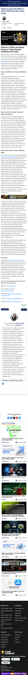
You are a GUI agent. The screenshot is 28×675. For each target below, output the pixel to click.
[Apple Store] (15, 659)
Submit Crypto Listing (6, 617)
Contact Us (18, 635)
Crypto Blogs (16, 1)
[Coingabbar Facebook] (11, 28)
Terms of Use (4, 637)
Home (9, 1)
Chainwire (4, 518)
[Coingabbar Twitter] (7, 28)
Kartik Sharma (5, 461)
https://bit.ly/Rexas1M (7, 290)
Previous (5, 309)
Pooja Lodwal (5, 21)
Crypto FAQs (18, 611)
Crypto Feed (18, 613)
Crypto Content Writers (21, 618)
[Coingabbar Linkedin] (9, 28)
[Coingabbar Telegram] (20, 418)
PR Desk (4, 499)
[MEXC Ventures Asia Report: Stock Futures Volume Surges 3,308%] (14, 450)
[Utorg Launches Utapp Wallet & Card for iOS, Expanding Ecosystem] (14, 584)
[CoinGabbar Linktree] (6, 662)
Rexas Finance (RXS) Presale (9, 157)
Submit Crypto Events (6, 615)
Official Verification (5, 635)
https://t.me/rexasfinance (14, 301)
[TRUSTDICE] (14, 674)
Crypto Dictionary (19, 608)
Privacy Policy (4, 639)
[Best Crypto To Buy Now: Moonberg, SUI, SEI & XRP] (14, 469)
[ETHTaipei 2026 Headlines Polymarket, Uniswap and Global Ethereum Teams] (14, 565)
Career (16, 639)
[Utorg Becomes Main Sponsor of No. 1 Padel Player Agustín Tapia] (14, 489)
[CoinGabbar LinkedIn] (3, 384)
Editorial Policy (4, 642)
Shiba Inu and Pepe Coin (14, 260)
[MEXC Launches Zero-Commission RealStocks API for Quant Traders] (14, 546)
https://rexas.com (11, 286)
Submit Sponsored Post (7, 628)
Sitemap (3, 647)
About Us (17, 637)
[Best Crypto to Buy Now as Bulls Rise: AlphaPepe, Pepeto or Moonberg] (14, 527)
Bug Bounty (18, 615)
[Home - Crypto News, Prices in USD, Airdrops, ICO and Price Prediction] (7, 652)
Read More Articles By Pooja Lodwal (12, 380)
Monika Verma (5, 442)
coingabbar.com (18, 325)
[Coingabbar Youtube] (17, 418)
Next (23, 309)
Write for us (18, 642)
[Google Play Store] (6, 659)
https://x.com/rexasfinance (14, 298)
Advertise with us (19, 620)
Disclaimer (3, 644)
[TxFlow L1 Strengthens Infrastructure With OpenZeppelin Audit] (14, 431)
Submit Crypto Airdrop (6, 608)
